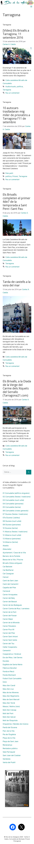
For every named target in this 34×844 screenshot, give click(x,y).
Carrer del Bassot (10, 602)
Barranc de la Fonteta (11, 556)
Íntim (5, 682)
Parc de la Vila (8, 731)
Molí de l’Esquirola (10, 720)
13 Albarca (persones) (12, 539)
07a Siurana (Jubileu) (11, 518)
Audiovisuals (10, 86)
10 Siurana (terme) (10, 528)
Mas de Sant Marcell (11, 699)
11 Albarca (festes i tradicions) (15, 532)
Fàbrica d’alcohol (10, 668)
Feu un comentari (12, 93)
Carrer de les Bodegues (12, 605)
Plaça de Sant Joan (10, 741)
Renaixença (7, 745)
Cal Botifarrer (8, 570)
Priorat (15, 176)
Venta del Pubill (9, 762)
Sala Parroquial (9, 752)
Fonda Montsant (9, 675)
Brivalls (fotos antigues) (12, 563)
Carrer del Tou (8, 643)
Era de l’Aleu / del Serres (12, 657)
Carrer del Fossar (10, 616)
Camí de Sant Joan (10, 581)
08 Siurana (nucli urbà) (12, 521)
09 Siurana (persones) (12, 525)
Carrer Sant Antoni (10, 636)
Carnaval (6, 591)
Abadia (6, 546)
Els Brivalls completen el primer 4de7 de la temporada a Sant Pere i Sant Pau (16, 202)
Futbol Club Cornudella (12, 678)
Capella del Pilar (9, 588)
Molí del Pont (8, 713)
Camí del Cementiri (10, 584)
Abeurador (7, 549)
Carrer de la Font (9, 612)
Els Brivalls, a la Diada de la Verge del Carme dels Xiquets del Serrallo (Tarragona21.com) (17, 388)
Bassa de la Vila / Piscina (13, 560)
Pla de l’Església (9, 734)
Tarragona (7, 90)
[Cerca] (28, 472)
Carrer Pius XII (8, 629)
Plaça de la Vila (9, 738)
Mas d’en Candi (9, 685)
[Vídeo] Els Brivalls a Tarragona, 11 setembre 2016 (16, 33)
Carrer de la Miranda (11, 622)
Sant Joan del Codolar (12, 755)
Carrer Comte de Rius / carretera (16, 609)
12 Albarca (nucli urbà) (12, 535)
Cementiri (7, 650)
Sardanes (6, 759)
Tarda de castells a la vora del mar (16, 283)
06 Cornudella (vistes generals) (15, 511)
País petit (9, 173)
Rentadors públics (10, 748)
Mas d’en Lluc (8, 689)
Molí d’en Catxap (9, 710)
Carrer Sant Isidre (10, 640)
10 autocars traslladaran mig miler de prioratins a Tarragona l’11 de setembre (16, 115)
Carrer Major (8, 619)
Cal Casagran (8, 574)
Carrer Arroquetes (10, 595)
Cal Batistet (7, 567)
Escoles (6, 661)
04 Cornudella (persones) (13, 504)
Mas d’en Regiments (11, 696)
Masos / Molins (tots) (11, 706)
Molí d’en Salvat (9, 717)
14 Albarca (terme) (10, 542)
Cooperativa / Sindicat (12, 654)
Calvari (6, 577)
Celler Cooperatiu (10, 647)
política (20, 86)
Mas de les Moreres (11, 692)
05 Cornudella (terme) (12, 507)
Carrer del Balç (9, 598)
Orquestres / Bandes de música (15, 724)
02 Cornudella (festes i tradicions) (17, 497)
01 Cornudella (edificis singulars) (16, 493)
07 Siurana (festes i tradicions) (15, 514)
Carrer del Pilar (9, 633)
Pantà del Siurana (10, 727)
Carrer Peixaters (9, 626)
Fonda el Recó (8, 671)
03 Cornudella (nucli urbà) (13, 500)
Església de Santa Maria (12, 664)
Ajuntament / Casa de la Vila (14, 553)
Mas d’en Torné (9, 703)
